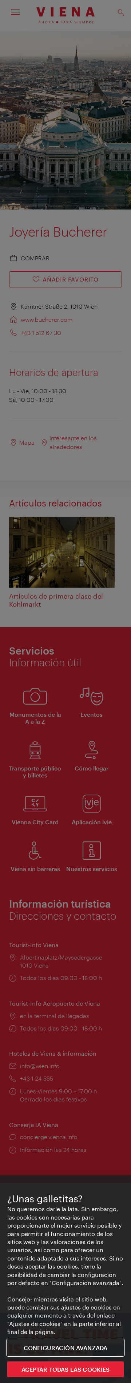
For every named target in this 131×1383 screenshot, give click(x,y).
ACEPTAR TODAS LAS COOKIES (65, 1369)
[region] (65, 1279)
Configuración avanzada (66, 1347)
